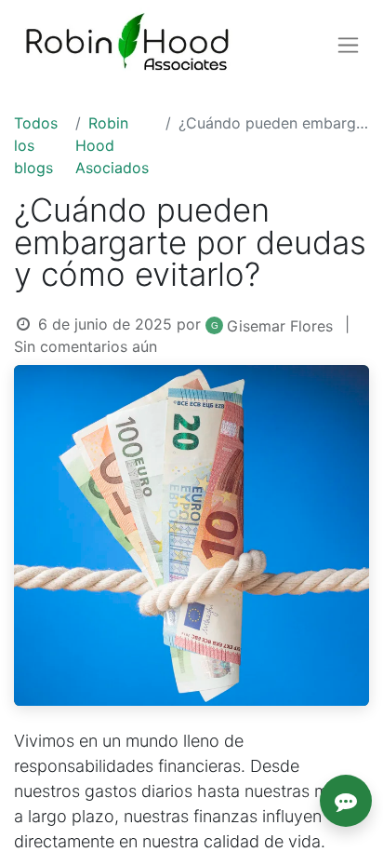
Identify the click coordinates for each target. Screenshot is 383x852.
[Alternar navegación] (348, 45)
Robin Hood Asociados (112, 145)
